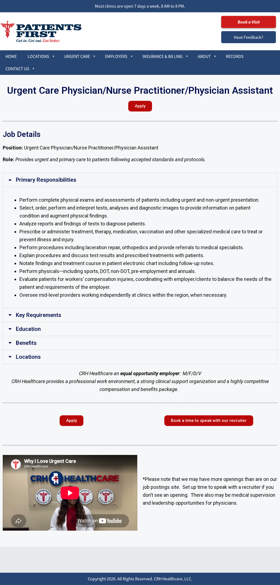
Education (28, 329)
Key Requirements (38, 315)
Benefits (26, 343)
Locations (28, 357)
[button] (140, 180)
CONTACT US (17, 68)
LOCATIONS (38, 56)
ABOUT (204, 56)
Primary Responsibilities (46, 180)
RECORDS (235, 56)
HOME (11, 56)
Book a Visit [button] (249, 22)
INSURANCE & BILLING (162, 56)
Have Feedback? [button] (248, 37)
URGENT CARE (77, 56)
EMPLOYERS (116, 56)
